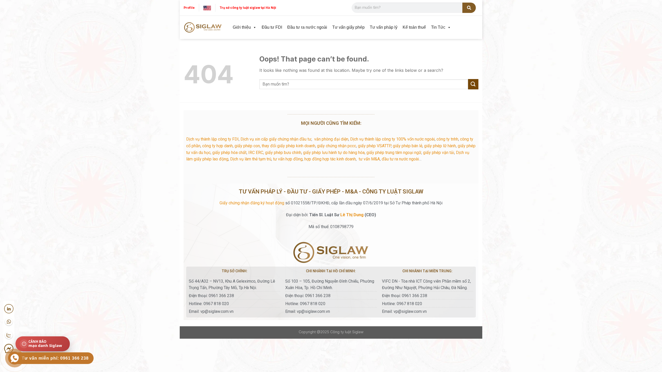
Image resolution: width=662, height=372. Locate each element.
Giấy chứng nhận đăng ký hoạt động (252, 202)
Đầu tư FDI (272, 27)
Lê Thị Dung (352, 214)
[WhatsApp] (8, 321)
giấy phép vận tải (438, 152)
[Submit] (473, 84)
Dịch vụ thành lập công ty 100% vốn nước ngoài (392, 139)
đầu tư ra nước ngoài (400, 159)
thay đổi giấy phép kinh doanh (288, 145)
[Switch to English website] (207, 8)
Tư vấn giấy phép (348, 27)
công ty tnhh (447, 139)
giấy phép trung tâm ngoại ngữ (393, 152)
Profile (189, 8)
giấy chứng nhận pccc (336, 145)
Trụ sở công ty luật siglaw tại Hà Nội (248, 8)
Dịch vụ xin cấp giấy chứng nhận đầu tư (275, 139)
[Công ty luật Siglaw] (203, 27)
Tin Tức (438, 27)
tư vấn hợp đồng (288, 159)
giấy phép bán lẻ (407, 145)
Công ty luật (340, 332)
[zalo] (8, 335)
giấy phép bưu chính (283, 152)
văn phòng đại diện (331, 139)
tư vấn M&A (369, 159)
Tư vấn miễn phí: (55, 358)
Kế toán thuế (414, 27)
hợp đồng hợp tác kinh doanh (330, 159)
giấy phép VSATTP (374, 145)
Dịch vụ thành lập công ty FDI (212, 139)
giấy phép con (247, 145)
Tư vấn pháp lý (383, 27)
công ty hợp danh (217, 145)
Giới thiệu (242, 27)
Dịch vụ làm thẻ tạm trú (250, 159)
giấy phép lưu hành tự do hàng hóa (334, 152)
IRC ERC (255, 152)
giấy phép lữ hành (440, 145)
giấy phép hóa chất (229, 152)
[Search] (469, 8)
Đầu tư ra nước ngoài (307, 27)
